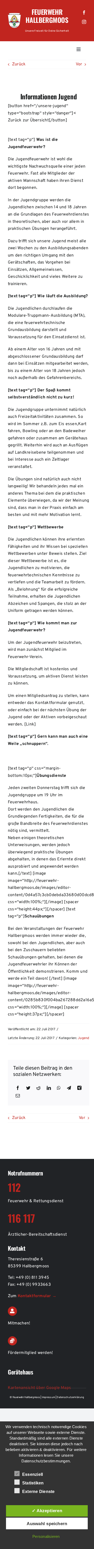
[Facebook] (17, 1088)
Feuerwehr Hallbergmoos (47, 16)
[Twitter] (28, 1088)
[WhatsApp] (58, 1088)
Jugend (83, 1038)
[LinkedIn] (49, 1088)
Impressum (49, 1397)
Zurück (19, 64)
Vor (79, 64)
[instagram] (84, 22)
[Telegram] (69, 1088)
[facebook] (84, 12)
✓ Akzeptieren (47, 1510)
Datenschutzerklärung (70, 1397)
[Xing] (79, 1088)
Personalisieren (46, 1536)
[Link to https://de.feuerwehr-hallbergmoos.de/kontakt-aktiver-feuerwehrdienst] (12, 1311)
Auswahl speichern (47, 1523)
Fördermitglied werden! (30, 1353)
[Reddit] (38, 1088)
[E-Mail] (17, 1096)
